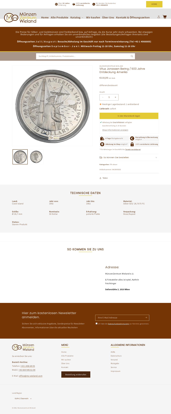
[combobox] (85, 56)
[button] (77, 17)
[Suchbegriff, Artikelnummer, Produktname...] (132, 56)
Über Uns (65, 363)
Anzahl (102, 92)
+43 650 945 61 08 (27, 369)
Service (114, 367)
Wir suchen (66, 359)
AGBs (113, 352)
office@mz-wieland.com (30, 375)
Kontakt (64, 367)
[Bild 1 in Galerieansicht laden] (20, 156)
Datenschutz (116, 356)
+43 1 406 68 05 (27, 366)
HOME (154, 4)
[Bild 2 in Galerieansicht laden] (36, 156)
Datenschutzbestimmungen (118, 324)
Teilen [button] (105, 178)
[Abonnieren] (146, 317)
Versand (114, 359)
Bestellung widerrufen (75, 374)
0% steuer (113, 164)
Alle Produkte (67, 356)
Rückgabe (115, 363)
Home (63, 352)
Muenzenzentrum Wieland (27, 408)
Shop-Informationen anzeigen (115, 130)
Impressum (116, 371)
